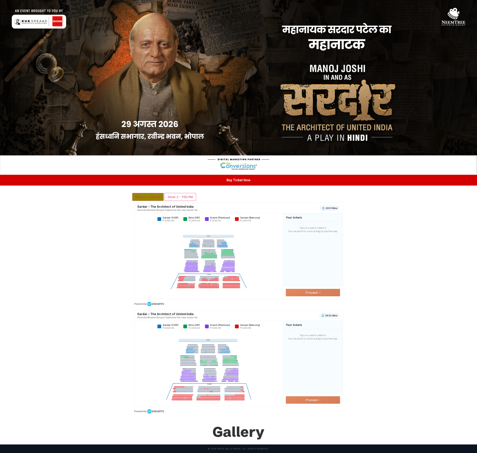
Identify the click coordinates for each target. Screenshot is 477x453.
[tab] (148, 197)
